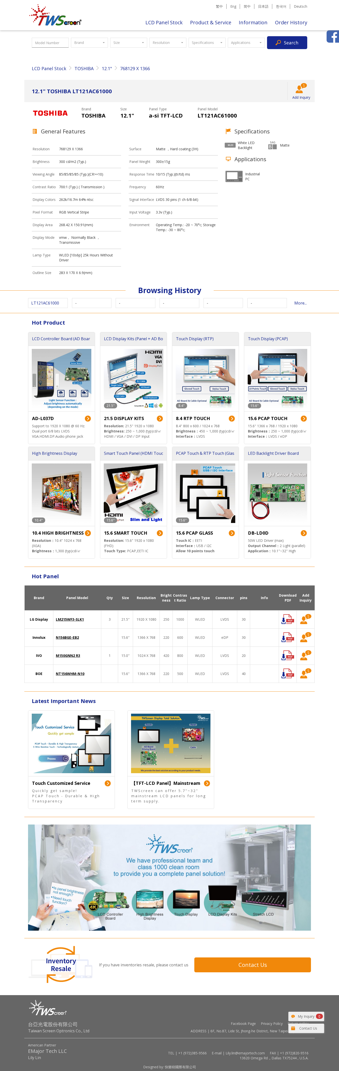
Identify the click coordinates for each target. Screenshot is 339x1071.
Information (253, 22)
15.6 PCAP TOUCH (267, 418)
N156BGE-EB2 (67, 637)
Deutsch (300, 6)
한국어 (281, 6)
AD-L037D (43, 418)
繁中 (219, 6)
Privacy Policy (272, 1023)
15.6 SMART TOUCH (125, 533)
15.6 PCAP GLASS (194, 533)
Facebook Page (243, 1023)
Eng (233, 6)
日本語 (263, 6)
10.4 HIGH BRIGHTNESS (58, 533)
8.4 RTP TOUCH (193, 418)
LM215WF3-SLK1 (70, 619)
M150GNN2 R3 (68, 655)
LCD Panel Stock (164, 22)
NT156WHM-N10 (70, 673)
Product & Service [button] (210, 22)
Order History (291, 22)
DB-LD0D (258, 533)
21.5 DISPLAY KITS (124, 418)
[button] (89, 43)
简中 (247, 6)
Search (291, 43)
